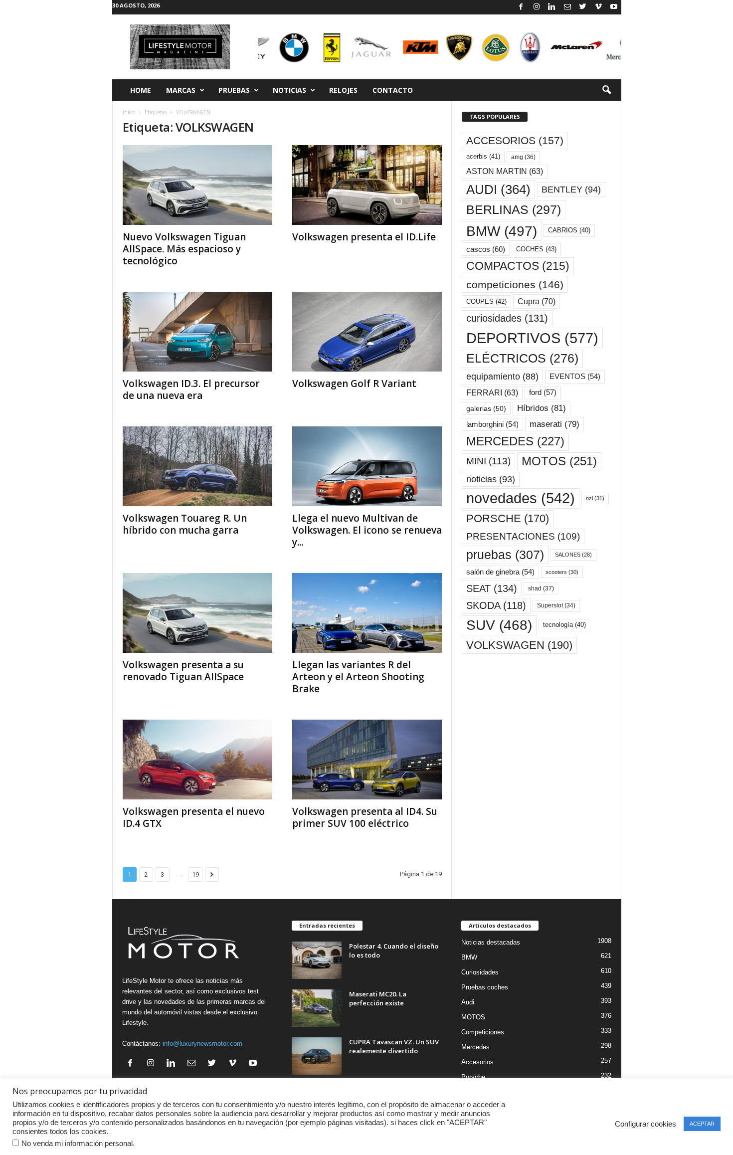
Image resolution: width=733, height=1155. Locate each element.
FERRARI (492, 392)
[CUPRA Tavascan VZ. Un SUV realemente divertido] (317, 1056)
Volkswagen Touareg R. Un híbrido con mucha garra (185, 524)
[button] (606, 90)
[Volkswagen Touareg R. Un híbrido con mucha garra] (197, 466)
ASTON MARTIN (504, 171)
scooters (562, 572)
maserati (554, 424)
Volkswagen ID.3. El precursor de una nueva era (191, 389)
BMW (501, 231)
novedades (520, 498)
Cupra (536, 301)
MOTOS (559, 461)
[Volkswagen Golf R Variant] (367, 332)
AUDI (498, 189)
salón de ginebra (500, 572)
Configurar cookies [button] (645, 1124)
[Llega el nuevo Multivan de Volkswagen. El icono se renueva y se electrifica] (367, 466)
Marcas (180, 90)
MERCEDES (515, 441)
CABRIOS (569, 230)
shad (541, 588)
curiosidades (507, 318)
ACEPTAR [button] (702, 1124)
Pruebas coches (484, 987)
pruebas (505, 555)
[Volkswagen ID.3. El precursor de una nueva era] (197, 332)
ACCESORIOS (514, 141)
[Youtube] (614, 7)
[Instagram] (537, 7)
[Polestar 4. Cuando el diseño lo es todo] (317, 960)
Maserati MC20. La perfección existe (377, 998)
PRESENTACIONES (523, 536)
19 (195, 874)
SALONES (573, 555)
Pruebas (234, 90)
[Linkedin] (552, 7)
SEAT (491, 588)
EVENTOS (575, 377)
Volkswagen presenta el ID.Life (364, 236)
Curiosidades (480, 972)
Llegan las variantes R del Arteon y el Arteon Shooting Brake (358, 676)
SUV (499, 625)
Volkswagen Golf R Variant (354, 383)
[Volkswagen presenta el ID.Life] (367, 185)
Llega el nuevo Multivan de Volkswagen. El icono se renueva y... (367, 530)
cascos (485, 249)
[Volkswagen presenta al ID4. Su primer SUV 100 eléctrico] (367, 759)
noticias (490, 479)
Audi (467, 1002)
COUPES (486, 301)
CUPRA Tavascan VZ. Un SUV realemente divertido (394, 1046)
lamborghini (492, 424)
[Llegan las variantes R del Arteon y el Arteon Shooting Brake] (367, 613)
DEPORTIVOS (532, 338)
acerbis (483, 156)
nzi (595, 498)
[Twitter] (583, 7)
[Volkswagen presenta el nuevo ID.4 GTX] (197, 759)
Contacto (392, 90)
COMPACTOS (517, 265)
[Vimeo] (598, 7)
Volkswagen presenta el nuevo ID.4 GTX (194, 817)
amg (523, 157)
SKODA (496, 605)
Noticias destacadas (490, 942)
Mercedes (475, 1047)
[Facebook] (521, 7)
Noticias (289, 90)
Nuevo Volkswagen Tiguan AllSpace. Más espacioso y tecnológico (184, 248)
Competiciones (482, 1032)
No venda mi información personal (77, 1144)
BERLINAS (513, 209)
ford (542, 392)
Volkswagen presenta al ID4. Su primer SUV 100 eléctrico (364, 817)
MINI (488, 461)
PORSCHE (507, 518)
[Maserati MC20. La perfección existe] (317, 1008)
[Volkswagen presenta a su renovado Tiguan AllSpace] (197, 613)
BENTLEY (571, 189)
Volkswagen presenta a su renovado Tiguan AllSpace (183, 670)
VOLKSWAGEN (519, 645)
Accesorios (477, 1062)
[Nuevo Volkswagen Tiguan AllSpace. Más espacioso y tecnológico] (197, 185)
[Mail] (567, 7)
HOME (140, 90)
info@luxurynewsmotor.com (202, 1043)
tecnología (564, 624)
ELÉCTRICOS (522, 358)
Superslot (556, 605)
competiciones (514, 284)
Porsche (473, 1077)
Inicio (129, 112)
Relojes (343, 90)
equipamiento (502, 377)
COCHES (536, 249)
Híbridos (541, 408)
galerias (486, 408)
